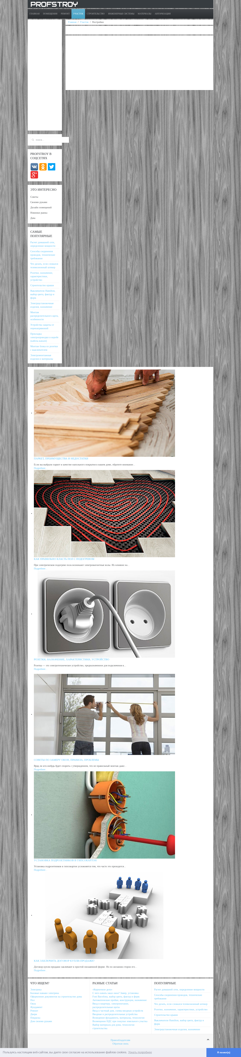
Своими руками (38, 202)
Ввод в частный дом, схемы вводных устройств (117, 1010)
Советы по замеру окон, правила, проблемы (66, 759)
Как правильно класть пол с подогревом (64, 559)
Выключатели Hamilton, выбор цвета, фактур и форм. (42, 294)
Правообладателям (120, 1040)
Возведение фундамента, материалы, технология (118, 1017)
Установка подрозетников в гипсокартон (65, 860)
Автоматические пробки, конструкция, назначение (119, 1000)
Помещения (50, 14)
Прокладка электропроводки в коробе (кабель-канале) (44, 337)
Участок (78, 14)
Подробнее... (40, 468)
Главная (34, 14)
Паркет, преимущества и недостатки (61, 458)
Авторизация (163, 14)
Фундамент (36, 1007)
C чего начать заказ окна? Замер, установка (115, 993)
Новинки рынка (38, 212)
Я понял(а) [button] (223, 1052)
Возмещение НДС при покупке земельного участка (119, 1021)
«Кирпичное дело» (102, 989)
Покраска (35, 1017)
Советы (34, 197)
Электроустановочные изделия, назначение (177, 1029)
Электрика (35, 989)
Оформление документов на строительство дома (56, 996)
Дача (32, 218)
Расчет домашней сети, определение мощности (179, 989)
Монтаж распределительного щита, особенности (44, 316)
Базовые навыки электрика (44, 993)
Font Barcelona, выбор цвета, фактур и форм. (116, 996)
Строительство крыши (42, 285)
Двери (33, 1014)
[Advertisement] (139, 62)
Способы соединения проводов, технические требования (42, 255)
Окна (33, 1003)
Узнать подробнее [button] (140, 1052)
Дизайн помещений (41, 207)
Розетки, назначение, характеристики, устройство (41, 276)
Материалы (144, 14)
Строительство (96, 14)
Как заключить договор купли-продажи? (64, 960)
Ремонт (65, 14)
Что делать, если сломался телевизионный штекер (180, 1004)
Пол (32, 1000)
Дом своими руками (41, 1021)
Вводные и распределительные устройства (114, 1014)
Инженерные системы (121, 14)
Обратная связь (120, 1043)
